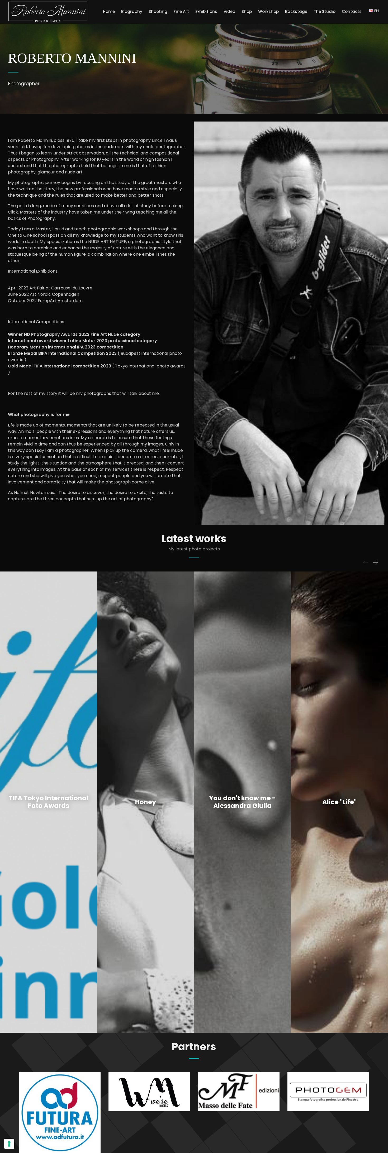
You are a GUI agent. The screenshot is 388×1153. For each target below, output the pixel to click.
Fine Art (181, 11)
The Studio (324, 11)
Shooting (158, 11)
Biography (131, 11)
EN (376, 10)
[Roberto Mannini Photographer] (48, 12)
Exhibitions (206, 11)
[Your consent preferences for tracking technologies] (9, 1144)
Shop (247, 11)
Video (229, 11)
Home (109, 11)
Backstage (296, 11)
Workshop (268, 11)
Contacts (352, 11)
